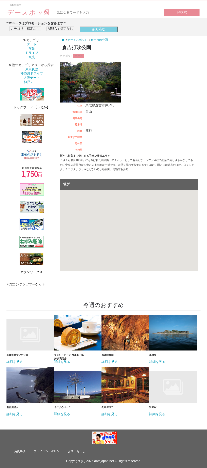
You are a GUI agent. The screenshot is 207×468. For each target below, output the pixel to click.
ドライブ (31, 52)
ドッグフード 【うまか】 (32, 107)
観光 (32, 57)
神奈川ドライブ (31, 73)
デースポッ (25, 12)
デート (32, 44)
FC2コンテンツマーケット (25, 284)
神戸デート (32, 82)
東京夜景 (31, 69)
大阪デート (32, 77)
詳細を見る (14, 362)
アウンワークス (31, 272)
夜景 (32, 48)
